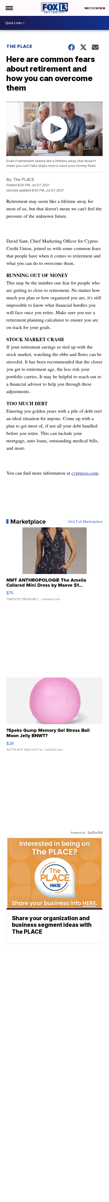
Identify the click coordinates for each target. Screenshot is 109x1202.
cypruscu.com (84, 473)
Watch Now (93, 8)
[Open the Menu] (9, 8)
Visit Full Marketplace (85, 521)
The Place (19, 46)
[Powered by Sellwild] (95, 832)
